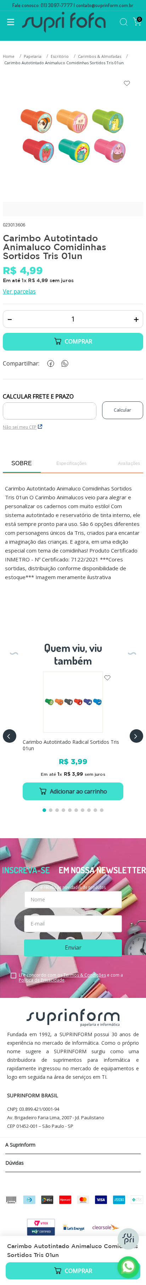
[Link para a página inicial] (9, 57)
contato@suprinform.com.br (105, 5)
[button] (9, 736)
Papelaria (32, 56)
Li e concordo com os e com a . (71, 978)
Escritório (60, 56)
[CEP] (49, 406)
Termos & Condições (84, 975)
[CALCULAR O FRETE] (122, 410)
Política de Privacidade (41, 980)
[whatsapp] (63, 363)
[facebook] (49, 363)
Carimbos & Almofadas (99, 56)
